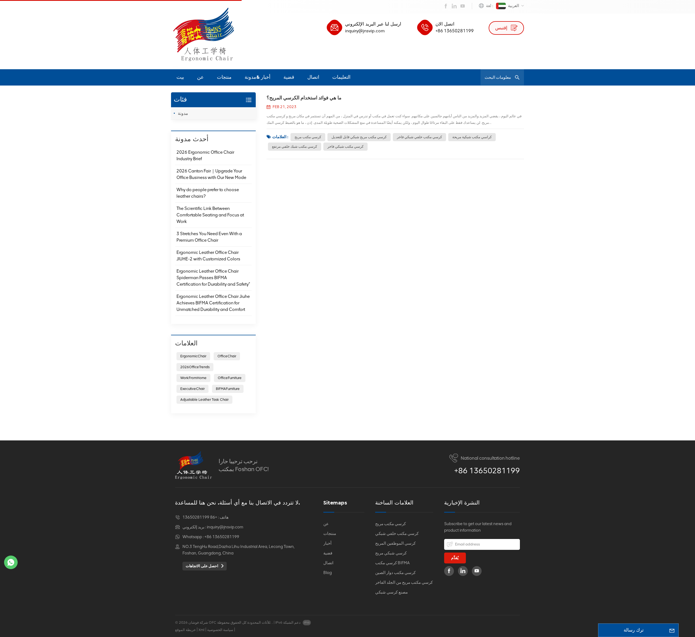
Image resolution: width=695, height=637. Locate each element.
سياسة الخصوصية (220, 630)
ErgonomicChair (193, 356)
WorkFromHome (193, 378)
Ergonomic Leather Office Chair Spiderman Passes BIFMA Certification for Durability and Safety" (213, 278)
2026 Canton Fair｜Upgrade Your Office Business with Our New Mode (211, 174)
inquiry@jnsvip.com (365, 30)
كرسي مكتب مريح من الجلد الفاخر (404, 582)
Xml (201, 630)
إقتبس (502, 28)
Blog (327, 572)
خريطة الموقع (185, 630)
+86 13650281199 (454, 30)
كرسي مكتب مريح (308, 137)
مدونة (183, 113)
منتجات (224, 77)
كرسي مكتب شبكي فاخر (345, 146)
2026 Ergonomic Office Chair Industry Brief (205, 155)
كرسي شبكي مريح (391, 553)
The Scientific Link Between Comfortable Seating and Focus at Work (210, 215)
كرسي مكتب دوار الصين (395, 572)
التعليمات (341, 77)
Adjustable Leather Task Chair (204, 400)
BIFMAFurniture (228, 389)
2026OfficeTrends (195, 367)
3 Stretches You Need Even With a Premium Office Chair (209, 237)
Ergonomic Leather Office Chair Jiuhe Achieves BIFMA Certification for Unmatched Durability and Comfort (213, 303)
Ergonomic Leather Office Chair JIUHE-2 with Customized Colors (208, 255)
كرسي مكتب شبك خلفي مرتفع (294, 146)
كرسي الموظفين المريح (395, 543)
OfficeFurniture (230, 378)
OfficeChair (226, 356)
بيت (180, 77)
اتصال (313, 77)
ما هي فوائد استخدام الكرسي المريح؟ (304, 98)
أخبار (327, 543)
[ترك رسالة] (671, 630)
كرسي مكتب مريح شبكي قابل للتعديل (359, 137)
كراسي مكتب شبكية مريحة (472, 137)
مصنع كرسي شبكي (391, 592)
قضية (288, 77)
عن (200, 77)
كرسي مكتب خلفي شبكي (397, 533)
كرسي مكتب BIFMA (392, 562)
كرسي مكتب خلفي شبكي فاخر (419, 137)
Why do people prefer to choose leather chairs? (207, 193)
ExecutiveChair (192, 389)
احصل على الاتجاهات (202, 566)
